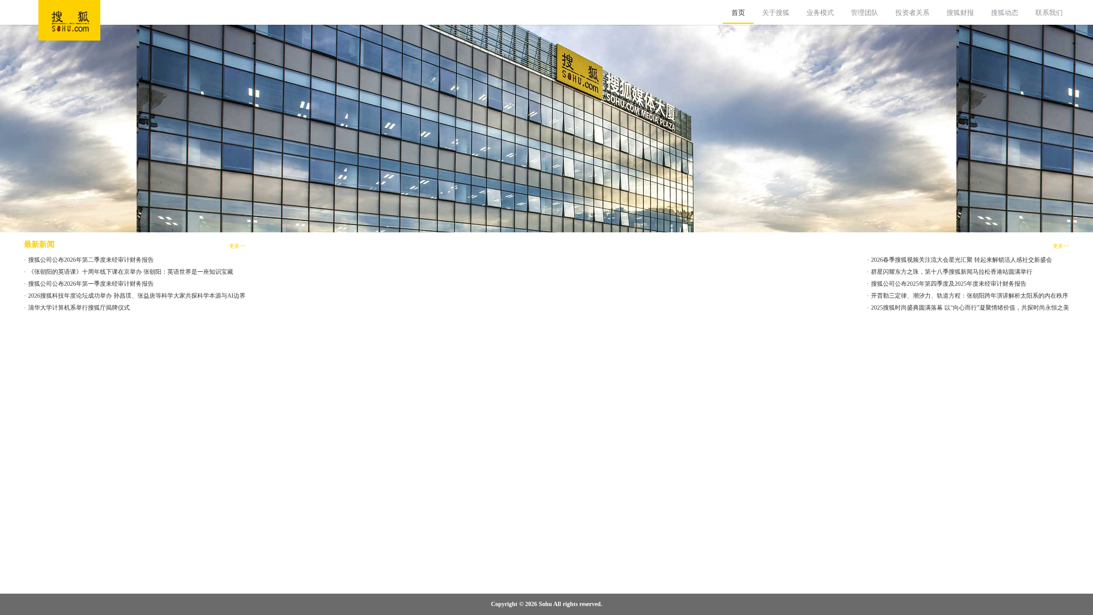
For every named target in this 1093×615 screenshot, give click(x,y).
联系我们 (1049, 12)
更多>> (237, 246)
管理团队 (864, 12)
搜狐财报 (960, 12)
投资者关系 (912, 12)
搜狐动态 (1004, 12)
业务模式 (820, 12)
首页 (738, 12)
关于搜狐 (775, 12)
